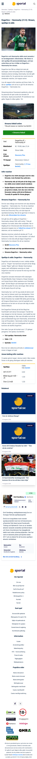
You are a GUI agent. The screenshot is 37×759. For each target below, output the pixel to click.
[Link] (18, 403)
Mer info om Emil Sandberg (11, 557)
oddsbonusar (29, 348)
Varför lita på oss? (18, 589)
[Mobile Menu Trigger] (3, 4)
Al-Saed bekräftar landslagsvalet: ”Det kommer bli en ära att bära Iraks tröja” (15, 479)
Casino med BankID (18, 690)
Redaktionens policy (18, 593)
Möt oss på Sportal (18, 586)
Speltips (10, 10)
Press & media (18, 655)
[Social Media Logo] (15, 704)
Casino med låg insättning (18, 693)
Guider (18, 642)
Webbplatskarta (18, 662)
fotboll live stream (25, 228)
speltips (8, 85)
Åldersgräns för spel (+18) (18, 617)
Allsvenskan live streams (17, 215)
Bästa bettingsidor (18, 680)
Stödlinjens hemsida (17, 755)
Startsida (4, 10)
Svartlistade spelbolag (18, 631)
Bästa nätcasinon (18, 673)
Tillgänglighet (18, 659)
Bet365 (13, 343)
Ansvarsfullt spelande (18, 614)
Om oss (18, 582)
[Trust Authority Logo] (12, 719)
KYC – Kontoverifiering (18, 652)
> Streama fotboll (18, 132)
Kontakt (18, 600)
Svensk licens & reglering (18, 627)
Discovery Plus (20, 155)
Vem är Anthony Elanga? (10, 416)
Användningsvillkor (18, 645)
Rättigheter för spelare (18, 624)
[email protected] (11, 507)
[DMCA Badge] (12, 712)
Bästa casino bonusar (18, 676)
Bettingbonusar (18, 683)
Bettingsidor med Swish (18, 687)
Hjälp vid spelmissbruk (18, 621)
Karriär (19, 603)
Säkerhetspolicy (18, 648)
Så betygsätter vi (18, 596)
